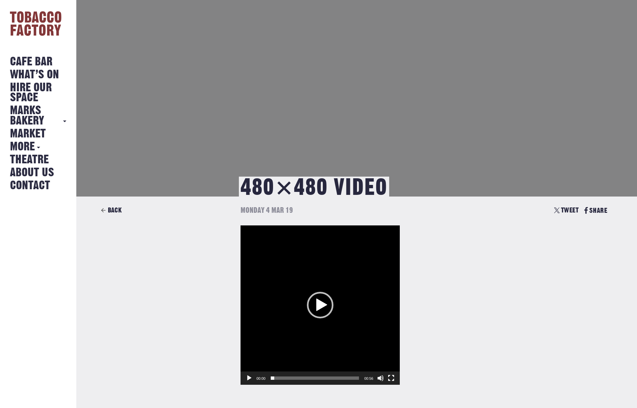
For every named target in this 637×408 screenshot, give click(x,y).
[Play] (249, 378)
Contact (30, 186)
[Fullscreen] (391, 378)
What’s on (34, 75)
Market (28, 134)
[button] (320, 305)
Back (115, 210)
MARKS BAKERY (27, 116)
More (22, 147)
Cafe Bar (31, 62)
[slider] (315, 378)
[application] (320, 305)
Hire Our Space (31, 93)
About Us (32, 173)
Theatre (29, 160)
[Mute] (380, 378)
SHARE (598, 210)
